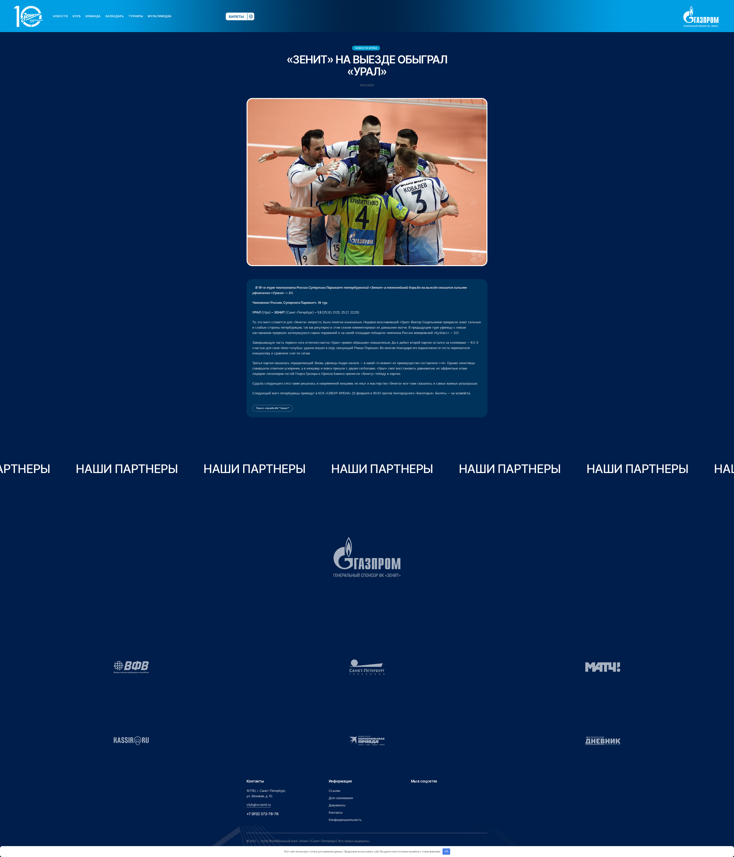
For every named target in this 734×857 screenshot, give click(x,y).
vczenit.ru (463, 393)
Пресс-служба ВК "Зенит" (272, 408)
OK (446, 851)
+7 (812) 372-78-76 (262, 814)
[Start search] (211, 16)
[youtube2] (187, 16)
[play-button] (193, 16)
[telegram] (199, 16)
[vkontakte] (181, 16)
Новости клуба (366, 48)
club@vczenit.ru (259, 805)
